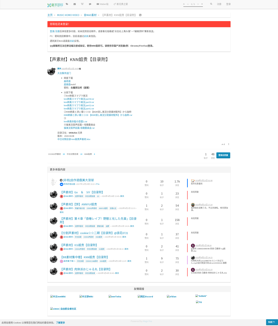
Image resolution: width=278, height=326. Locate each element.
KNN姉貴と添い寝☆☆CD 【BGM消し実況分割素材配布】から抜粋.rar (98, 115)
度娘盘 (67, 84)
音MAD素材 (68, 196)
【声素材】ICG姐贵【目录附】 (79, 245)
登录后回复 (223, 155)
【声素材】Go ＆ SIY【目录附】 (82, 192)
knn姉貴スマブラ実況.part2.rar (79, 105)
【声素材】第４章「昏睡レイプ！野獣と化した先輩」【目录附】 (98, 220)
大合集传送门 (64, 73)
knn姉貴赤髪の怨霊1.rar (75, 121)
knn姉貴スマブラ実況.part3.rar (79, 102)
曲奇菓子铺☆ (69, 261)
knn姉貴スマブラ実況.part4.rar (79, 98)
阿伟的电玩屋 (69, 184)
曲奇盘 (67, 81)
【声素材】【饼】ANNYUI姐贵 (78, 204)
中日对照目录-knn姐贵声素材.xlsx (73, 139)
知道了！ (272, 322)
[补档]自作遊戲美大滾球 (78, 180)
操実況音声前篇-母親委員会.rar (79, 127)
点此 (72, 40)
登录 (52, 31)
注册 (57, 31)
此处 (86, 36)
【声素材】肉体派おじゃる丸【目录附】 (86, 269)
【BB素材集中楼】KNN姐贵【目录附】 (85, 257)
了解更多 (60, 322)
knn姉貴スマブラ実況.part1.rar (79, 108)
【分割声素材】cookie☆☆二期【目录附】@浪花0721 (94, 233)
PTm (97, 184)
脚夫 (59, 68)
